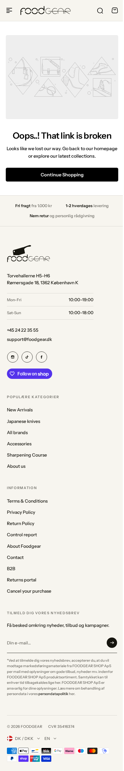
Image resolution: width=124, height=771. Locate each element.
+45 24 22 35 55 (22, 330)
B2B (11, 568)
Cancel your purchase (29, 591)
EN (47, 738)
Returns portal (21, 580)
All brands (17, 432)
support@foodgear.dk (29, 339)
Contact (15, 557)
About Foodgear (24, 546)
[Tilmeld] (112, 643)
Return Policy (20, 523)
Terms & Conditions (27, 501)
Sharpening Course (27, 455)
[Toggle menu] (9, 10)
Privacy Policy (21, 512)
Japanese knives (23, 421)
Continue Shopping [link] (62, 175)
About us (16, 466)
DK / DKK (24, 738)
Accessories (19, 443)
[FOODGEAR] (45, 10)
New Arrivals (20, 410)
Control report (22, 534)
